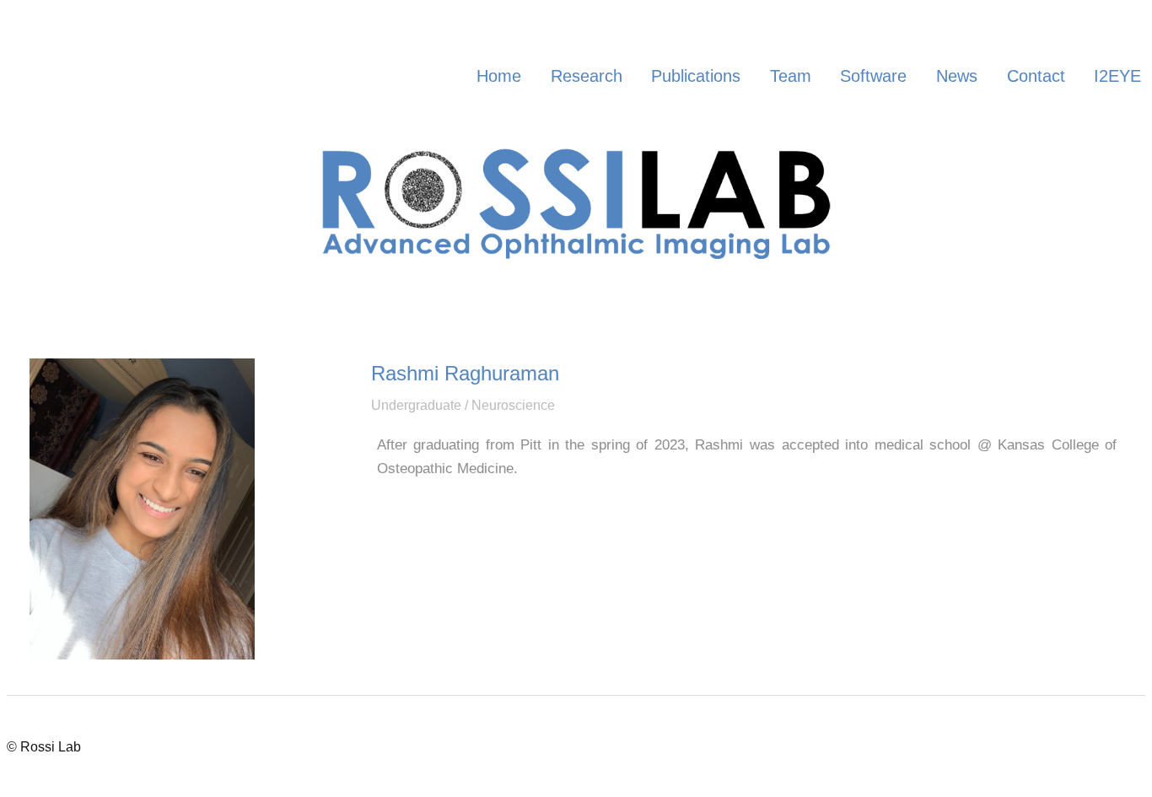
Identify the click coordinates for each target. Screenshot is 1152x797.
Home (498, 76)
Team (790, 76)
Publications (695, 76)
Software (873, 76)
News (956, 76)
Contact (1036, 76)
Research (586, 76)
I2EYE (1117, 76)
